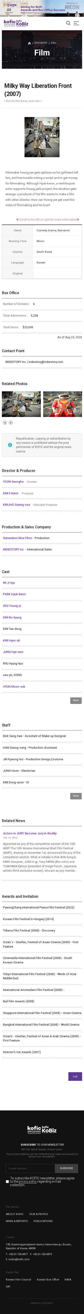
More (76, 700)
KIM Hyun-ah (11, 640)
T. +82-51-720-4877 (17, 1254)
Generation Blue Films (18, 538)
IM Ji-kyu (9, 582)
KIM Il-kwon (11, 493)
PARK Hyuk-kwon (14, 594)
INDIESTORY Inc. (14, 549)
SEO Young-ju (12, 606)
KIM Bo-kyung (12, 617)
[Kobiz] (22, 23)
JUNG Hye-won (13, 652)
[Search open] (68, 23)
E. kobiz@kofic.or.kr (18, 1259)
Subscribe (66, 1168)
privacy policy (28, 1181)
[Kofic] (10, 23)
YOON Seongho (13, 481)
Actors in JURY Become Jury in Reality (29, 833)
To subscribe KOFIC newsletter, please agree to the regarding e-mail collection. (42, 1182)
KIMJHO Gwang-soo (17, 504)
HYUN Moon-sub (14, 686)
